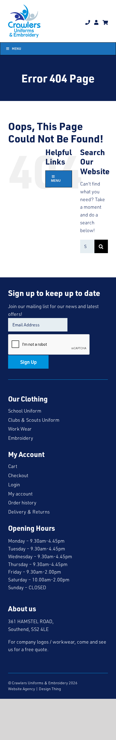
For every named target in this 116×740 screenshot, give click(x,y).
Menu (16, 49)
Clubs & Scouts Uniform (33, 420)
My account (20, 494)
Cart (12, 466)
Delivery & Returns (29, 512)
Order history (22, 502)
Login (14, 484)
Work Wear (20, 429)
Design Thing (50, 688)
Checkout (18, 475)
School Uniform (24, 411)
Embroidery (20, 438)
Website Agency (21, 688)
